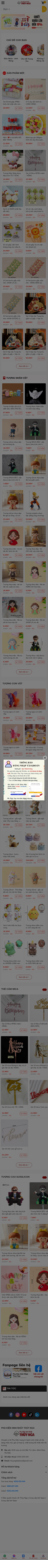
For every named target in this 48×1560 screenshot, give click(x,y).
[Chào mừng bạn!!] (24, 780)
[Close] (45, 758)
